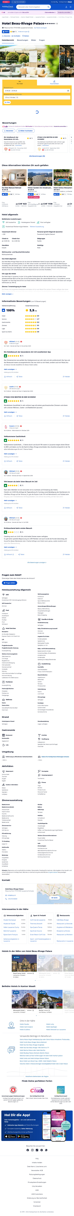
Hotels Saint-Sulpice (26, 1027)
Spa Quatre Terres (36, 927)
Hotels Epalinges (51, 1027)
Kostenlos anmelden (64, 12)
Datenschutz (37, 1178)
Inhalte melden (37, 1162)
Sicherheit (37, 1202)
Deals (5, 2)
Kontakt (53, 2)
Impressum (37, 1206)
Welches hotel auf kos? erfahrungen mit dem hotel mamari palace (41, 1056)
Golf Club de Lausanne (37, 920)
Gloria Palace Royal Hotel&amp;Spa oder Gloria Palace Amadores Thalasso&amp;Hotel (45, 1039)
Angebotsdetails (53, 872)
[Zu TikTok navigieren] (37, 1150)
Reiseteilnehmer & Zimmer (13, 94)
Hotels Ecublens (25, 1029)
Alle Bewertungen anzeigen (36, 562)
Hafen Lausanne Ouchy (11, 927)
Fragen (42, 40)
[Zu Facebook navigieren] (27, 1150)
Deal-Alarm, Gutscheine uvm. (37, 1166)
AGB (37, 1190)
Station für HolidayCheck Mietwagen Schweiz (55, 756)
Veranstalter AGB (37, 1170)
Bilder (33, 40)
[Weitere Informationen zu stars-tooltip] (57, 23)
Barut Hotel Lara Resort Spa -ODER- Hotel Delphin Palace (38, 1061)
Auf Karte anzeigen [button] (40, 28)
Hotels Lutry (50, 1024)
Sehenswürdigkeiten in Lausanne (11, 940)
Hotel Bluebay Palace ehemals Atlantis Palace (34, 1053)
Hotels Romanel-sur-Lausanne (56, 1029)
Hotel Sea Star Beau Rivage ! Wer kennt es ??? (34, 1047)
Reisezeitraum (8, 88)
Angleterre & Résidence (64, 927)
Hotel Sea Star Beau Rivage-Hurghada (32, 1045)
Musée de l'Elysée (9, 924)
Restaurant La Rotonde (64, 924)
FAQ (37, 1159)
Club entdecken (49, 12)
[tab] (19, 82)
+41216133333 (12, 899)
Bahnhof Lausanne (10, 931)
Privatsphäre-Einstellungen (37, 1182)
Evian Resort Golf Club (37, 934)
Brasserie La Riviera (63, 931)
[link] (66, 7)
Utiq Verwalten (37, 1186)
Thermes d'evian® (36, 924)
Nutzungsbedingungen (37, 1174)
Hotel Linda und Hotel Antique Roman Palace (34, 1058)
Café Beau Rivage (63, 920)
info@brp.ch (12, 895)
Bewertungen (22, 40)
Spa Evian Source (36, 931)
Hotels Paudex (24, 1024)
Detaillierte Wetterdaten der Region (37, 1076)
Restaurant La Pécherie (64, 934)
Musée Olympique (10, 920)
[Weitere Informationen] (39, 204)
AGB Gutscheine (37, 1194)
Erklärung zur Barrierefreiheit (37, 1198)
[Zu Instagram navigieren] (32, 1150)
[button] (29, 61)
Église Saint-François (11, 934)
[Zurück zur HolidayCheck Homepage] (7, 7)
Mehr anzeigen (7, 294)
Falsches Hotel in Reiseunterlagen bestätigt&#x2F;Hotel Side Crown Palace (44, 1064)
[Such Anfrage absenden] (48, 7)
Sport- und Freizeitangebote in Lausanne (40, 940)
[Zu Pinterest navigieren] (41, 1150)
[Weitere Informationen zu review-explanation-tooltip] (28, 31)
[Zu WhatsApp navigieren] (46, 1150)
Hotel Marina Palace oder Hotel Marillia (32, 1050)
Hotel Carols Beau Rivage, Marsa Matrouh (33, 1042)
